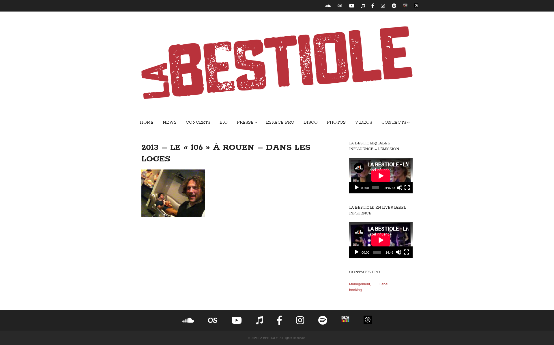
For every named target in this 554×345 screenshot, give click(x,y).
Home (147, 122)
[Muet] (400, 188)
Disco (311, 122)
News (170, 122)
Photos (336, 122)
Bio (224, 122)
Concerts (198, 122)
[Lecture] (357, 188)
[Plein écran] (407, 188)
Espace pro (280, 122)
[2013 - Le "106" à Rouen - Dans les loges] (239, 193)
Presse (245, 122)
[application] (381, 176)
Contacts (393, 122)
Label (383, 283)
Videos (363, 122)
